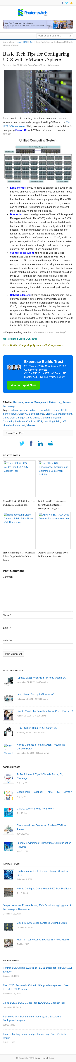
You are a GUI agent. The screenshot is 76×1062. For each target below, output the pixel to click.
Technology (9, 406)
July (31, 42)
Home (18, 42)
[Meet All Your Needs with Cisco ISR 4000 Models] (8, 943)
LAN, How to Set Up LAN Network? (35, 694)
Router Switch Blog (44, 1058)
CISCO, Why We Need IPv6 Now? (35, 808)
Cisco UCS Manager (14, 417)
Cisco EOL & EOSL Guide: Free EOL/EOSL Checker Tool (34, 1002)
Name (7, 615)
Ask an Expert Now (23, 385)
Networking (55, 402)
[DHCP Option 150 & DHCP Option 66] (8, 731)
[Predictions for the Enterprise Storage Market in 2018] (8, 874)
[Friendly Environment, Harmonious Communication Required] (8, 846)
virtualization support (14, 425)
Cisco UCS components (31, 413)
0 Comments (53, 65)
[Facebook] (61, 2)
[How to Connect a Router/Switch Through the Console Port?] (8, 748)
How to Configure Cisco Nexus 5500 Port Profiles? (44, 888)
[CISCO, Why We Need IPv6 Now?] (8, 812)
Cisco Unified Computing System (43, 417)
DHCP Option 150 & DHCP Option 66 (37, 728)
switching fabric (52, 421)
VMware (31, 425)
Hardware (18, 402)
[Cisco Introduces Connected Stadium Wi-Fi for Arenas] (8, 829)
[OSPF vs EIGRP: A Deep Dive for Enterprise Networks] (54, 530)
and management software (24, 410)
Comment (8, 576)
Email (7, 627)
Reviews (67, 402)
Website (7, 640)
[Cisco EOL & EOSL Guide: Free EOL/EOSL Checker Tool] (19, 478)
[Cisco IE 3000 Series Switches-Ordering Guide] (8, 926)
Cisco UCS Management (59, 413)
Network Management (36, 402)
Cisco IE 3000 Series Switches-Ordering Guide (42, 922)
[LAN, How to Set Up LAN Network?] (8, 698)
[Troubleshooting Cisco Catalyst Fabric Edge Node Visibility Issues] (19, 530)
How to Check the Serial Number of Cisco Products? (45, 711)
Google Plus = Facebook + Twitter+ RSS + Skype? (44, 792)
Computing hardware (14, 421)
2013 (25, 42)
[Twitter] (65, 2)
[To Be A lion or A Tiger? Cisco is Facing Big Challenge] (8, 778)
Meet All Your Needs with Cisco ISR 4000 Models (43, 939)
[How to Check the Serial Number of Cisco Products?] (8, 715)
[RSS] (70, 2)
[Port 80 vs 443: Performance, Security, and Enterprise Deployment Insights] (54, 478)
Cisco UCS (45, 410)
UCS (64, 421)
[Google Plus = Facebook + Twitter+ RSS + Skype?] (8, 795)
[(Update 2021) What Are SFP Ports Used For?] (8, 681)
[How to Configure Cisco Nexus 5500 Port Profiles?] (8, 892)
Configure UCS (34, 421)
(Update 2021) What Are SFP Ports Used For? (41, 677)
